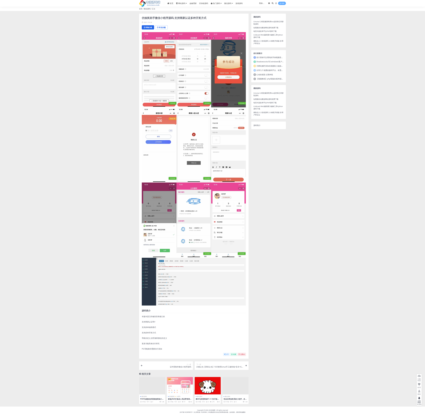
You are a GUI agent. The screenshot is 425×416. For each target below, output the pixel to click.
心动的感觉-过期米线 (264, 74)
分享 (227, 354)
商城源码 (172, 396)
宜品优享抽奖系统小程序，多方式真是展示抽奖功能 (235, 400)
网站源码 (181, 3)
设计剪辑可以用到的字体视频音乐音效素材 (273, 57)
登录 (282, 3)
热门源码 (216, 3)
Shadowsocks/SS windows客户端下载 (271, 61)
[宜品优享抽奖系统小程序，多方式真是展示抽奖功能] (235, 385)
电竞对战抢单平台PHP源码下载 (265, 31)
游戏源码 (239, 3)
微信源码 (227, 3)
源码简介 (257, 125)
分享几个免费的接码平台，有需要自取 (271, 70)
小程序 (178, 396)
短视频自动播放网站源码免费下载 (265, 27)
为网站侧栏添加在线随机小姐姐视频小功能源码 (275, 66)
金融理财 (193, 3)
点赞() (242, 354)
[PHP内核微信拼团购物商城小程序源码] (152, 385)
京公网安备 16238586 (200, 412)
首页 (171, 3)
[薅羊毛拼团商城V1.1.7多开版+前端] (208, 385)
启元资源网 (212, 410)
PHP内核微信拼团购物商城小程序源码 (152, 400)
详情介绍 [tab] (148, 27)
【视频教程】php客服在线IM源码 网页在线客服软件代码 (278, 79)
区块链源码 (203, 3)
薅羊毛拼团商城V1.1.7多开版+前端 (206, 400)
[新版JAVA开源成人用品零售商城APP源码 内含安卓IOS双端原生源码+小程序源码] (180, 385)
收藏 (234, 354)
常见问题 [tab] (162, 27)
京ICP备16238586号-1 (186, 412)
